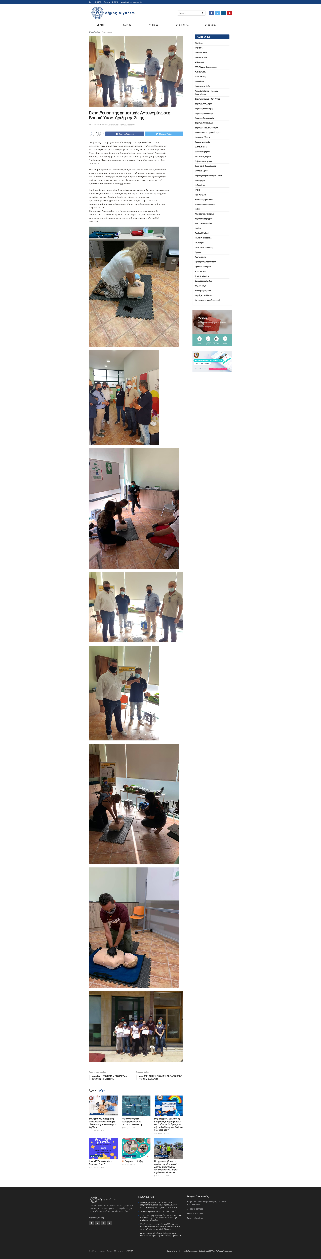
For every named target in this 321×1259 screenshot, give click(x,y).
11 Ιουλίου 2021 (95, 125)
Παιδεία (198, 228)
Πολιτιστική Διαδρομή (204, 247)
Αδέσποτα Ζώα (97, 1114)
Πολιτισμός (199, 242)
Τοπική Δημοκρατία (203, 290)
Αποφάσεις (199, 81)
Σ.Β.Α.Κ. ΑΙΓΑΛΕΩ (202, 276)
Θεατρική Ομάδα (201, 171)
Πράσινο (198, 252)
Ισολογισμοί (200, 180)
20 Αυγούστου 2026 (129, 1128)
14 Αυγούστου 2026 (162, 1176)
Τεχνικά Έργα (200, 285)
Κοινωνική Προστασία (204, 199)
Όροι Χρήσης (172, 1251)
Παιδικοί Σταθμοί (202, 233)
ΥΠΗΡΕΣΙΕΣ (153, 25)
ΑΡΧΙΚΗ (103, 25)
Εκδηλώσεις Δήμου (203, 156)
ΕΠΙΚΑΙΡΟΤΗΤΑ (182, 25)
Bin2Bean (199, 43)
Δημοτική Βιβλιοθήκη (204, 108)
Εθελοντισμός (200, 147)
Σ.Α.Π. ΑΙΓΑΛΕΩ (201, 271)
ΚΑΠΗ (197, 190)
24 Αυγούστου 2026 (97, 1130)
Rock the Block (201, 52)
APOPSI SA (129, 1251)
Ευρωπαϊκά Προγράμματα (205, 166)
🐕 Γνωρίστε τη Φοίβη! (132, 1161)
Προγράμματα (200, 257)
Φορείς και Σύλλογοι (203, 295)
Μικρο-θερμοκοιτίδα (203, 223)
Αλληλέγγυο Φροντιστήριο (206, 67)
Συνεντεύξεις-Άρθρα (203, 281)
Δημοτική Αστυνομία (203, 104)
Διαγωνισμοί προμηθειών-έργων (208, 132)
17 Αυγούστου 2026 (129, 1165)
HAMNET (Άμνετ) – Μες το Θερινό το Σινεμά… (101, 1162)
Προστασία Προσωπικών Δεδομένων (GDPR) (196, 1251)
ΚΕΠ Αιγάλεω (200, 195)
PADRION (127, 1114)
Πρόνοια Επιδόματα (203, 266)
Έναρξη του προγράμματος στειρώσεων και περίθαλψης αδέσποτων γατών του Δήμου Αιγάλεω (102, 1122)
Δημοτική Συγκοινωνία (204, 118)
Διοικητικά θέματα (202, 137)
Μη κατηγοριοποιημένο (204, 214)
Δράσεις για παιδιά (202, 142)
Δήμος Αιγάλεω (94, 32)
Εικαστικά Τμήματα (202, 151)
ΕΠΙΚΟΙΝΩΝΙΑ (210, 25)
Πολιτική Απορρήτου (224, 1251)
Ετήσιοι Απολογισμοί (203, 161)
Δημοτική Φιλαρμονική (204, 123)
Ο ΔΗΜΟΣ (127, 25)
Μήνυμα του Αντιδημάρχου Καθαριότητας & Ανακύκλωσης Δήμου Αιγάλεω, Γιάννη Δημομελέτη (160, 1234)
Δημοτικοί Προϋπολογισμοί (206, 128)
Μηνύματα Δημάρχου (204, 219)
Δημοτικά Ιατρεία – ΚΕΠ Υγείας (207, 99)
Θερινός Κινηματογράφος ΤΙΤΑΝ (208, 175)
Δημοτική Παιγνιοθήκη (204, 113)
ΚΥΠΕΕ (197, 209)
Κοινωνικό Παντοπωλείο (205, 204)
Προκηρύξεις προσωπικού (205, 262)
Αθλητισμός (200, 62)
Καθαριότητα (200, 185)
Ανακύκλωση (200, 76)
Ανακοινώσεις (107, 32)
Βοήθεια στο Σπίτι (202, 86)
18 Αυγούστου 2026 (162, 1133)
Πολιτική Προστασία (127, 125)
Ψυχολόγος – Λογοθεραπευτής (208, 300)
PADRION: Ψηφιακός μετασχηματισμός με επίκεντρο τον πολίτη (132, 1121)
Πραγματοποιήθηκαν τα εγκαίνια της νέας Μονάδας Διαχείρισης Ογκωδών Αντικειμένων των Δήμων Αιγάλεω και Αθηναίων (166, 1167)
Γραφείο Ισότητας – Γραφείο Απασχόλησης (206, 92)
